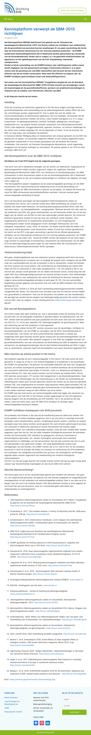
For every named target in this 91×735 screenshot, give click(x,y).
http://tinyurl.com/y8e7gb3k (74, 619)
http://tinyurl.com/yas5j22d (58, 628)
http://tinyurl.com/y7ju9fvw (58, 545)
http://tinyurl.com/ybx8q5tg (47, 611)
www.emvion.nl (50, 585)
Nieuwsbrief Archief (13, 712)
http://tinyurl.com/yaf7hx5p (60, 565)
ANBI (6, 708)
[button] (85, 19)
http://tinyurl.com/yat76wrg (22, 505)
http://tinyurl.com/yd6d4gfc (29, 557)
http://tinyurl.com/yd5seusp (51, 654)
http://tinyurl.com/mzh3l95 (46, 602)
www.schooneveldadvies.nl (22, 594)
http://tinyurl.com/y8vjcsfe (37, 514)
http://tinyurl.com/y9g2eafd (74, 674)
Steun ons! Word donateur (72, 10)
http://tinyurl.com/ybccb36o (22, 665)
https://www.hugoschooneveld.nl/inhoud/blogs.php (33, 679)
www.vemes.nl (76, 580)
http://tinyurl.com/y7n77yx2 (22, 537)
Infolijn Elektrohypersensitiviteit (68, 300)
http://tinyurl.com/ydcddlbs (22, 645)
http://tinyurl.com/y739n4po (22, 525)
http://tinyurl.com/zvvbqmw (45, 574)
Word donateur (11, 697)
